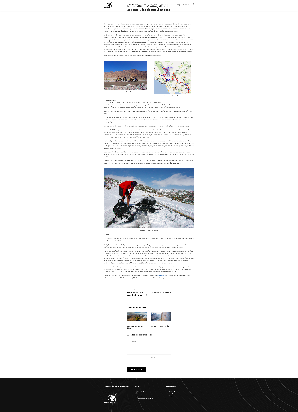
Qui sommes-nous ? (167, 5)
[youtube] (294, 201)
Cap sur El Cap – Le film (160, 326)
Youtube (171, 394)
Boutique (186, 5)
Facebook (172, 396)
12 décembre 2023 (156, 324)
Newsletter (138, 396)
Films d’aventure (133, 5)
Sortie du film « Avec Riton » (135, 327)
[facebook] (294, 204)
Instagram (172, 391)
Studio (144, 5)
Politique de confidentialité (144, 398)
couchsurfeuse (161, 276)
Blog (178, 5)
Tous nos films (139, 391)
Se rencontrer (153, 5)
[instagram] (294, 198)
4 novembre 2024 (132, 324)
